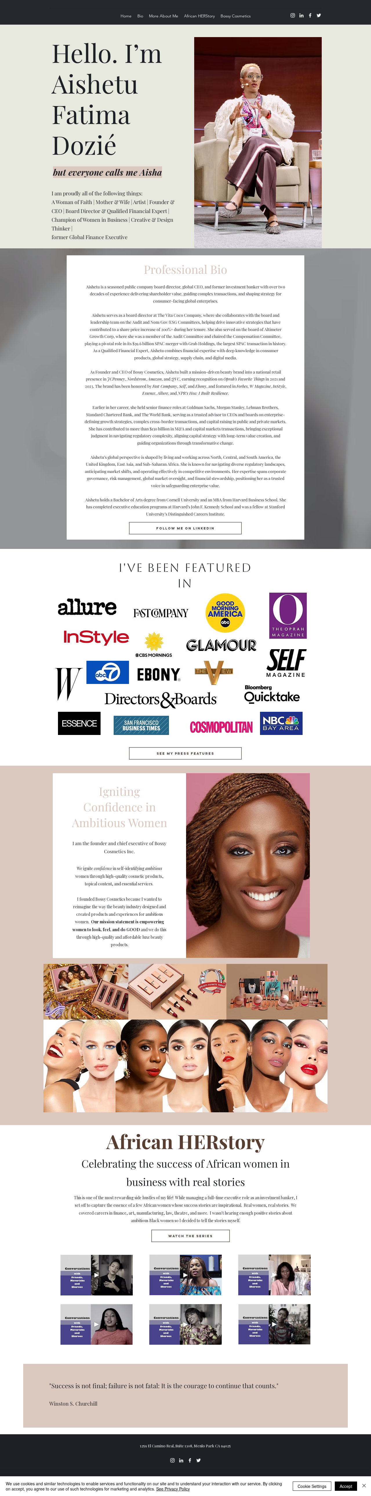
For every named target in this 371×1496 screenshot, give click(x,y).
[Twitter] (319, 15)
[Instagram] (293, 15)
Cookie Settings (312, 1486)
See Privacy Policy (173, 1489)
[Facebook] (310, 15)
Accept (346, 1486)
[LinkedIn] (301, 15)
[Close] (364, 1486)
